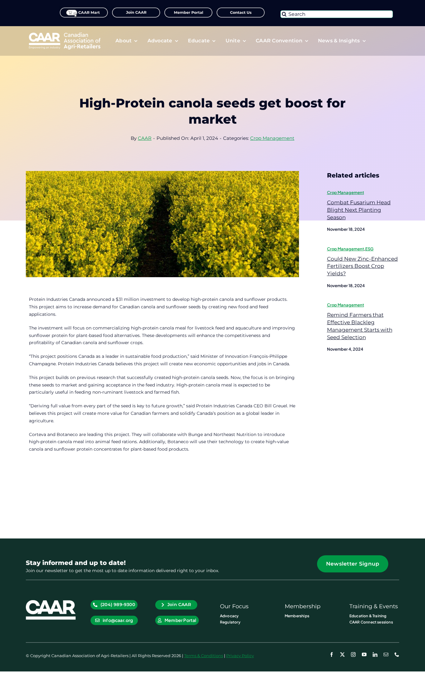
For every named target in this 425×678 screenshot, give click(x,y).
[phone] (397, 654)
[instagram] (353, 654)
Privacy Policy (240, 655)
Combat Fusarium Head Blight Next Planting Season (359, 209)
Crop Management (272, 138)
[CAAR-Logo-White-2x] (64, 34)
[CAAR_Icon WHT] (51, 602)
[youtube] (364, 654)
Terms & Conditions (203, 655)
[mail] (386, 654)
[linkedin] (375, 654)
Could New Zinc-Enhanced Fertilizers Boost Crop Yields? (362, 266)
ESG (369, 248)
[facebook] (331, 654)
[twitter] (342, 654)
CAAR (145, 138)
